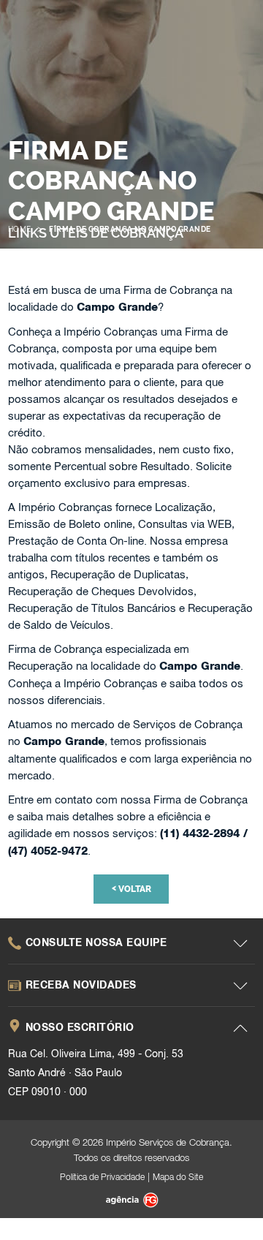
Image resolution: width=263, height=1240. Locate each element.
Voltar (131, 888)
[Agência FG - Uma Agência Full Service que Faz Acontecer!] (131, 1201)
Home (19, 229)
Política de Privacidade (102, 1176)
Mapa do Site (178, 1176)
